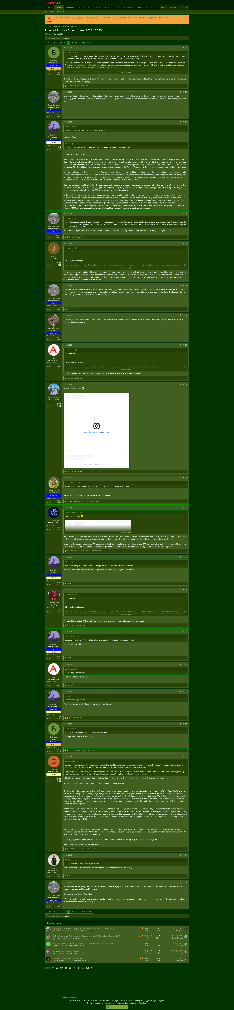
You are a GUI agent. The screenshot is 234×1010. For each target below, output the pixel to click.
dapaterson (179, 930)
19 (88, 961)
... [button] (57, 43)
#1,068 (185, 345)
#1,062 (185, 92)
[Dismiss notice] (186, 17)
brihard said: (69, 127)
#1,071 (185, 508)
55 (72, 43)
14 (92, 931)
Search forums (60, 12)
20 (91, 961)
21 (94, 961)
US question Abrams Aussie (66, 950)
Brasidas (55, 946)
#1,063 (185, 122)
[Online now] (54, 488)
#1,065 (185, 243)
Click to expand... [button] (126, 72)
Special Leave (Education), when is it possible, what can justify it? (83, 943)
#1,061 (185, 48)
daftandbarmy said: (72, 512)
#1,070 (185, 478)
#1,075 (185, 664)
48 (90, 938)
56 (76, 43)
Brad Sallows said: (71, 482)
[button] (99, 7)
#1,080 (185, 882)
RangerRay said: (71, 52)
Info (104, 7)
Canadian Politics (78, 931)
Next (89, 43)
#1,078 (185, 757)
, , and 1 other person (84, 551)
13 (89, 931)
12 (87, 931)
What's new (92, 7)
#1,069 (185, 384)
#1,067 (185, 315)
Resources (126, 7)
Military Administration (76, 946)
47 (87, 938)
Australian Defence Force (75, 953)
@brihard (67, 704)
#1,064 (185, 213)
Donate (81, 7)
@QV (65, 644)
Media (114, 7)
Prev (49, 43)
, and (83, 501)
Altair (49, 34)
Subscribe (70, 7)
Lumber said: (69, 218)
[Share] (180, 47)
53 (65, 43)
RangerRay (56, 938)
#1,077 (185, 724)
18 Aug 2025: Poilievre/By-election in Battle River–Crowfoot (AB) (83, 928)
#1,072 (185, 557)
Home (49, 7)
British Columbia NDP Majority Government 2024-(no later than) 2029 (86, 936)
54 (68, 43)
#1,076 (185, 691)
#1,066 (185, 285)
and (77, 86)
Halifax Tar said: (70, 636)
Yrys (54, 953)
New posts (49, 12)
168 (83, 43)
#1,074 (185, 631)
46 (85, 938)
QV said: (68, 144)
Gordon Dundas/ (177, 938)
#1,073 (185, 590)
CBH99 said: (69, 860)
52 (61, 43)
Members (140, 7)
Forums (59, 7)
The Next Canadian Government (68, 958)
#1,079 (185, 855)
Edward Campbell (58, 961)
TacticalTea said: (70, 761)
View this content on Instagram (96, 464)
